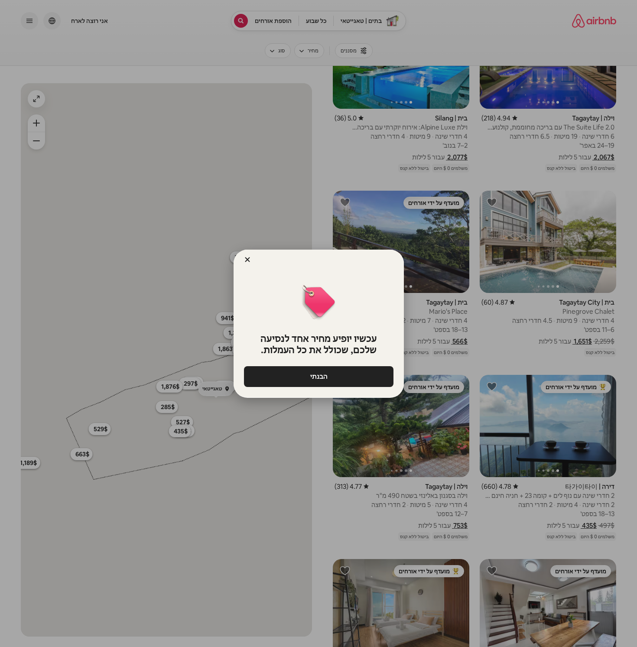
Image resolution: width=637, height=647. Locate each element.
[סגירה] (247, 259)
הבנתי (318, 376)
